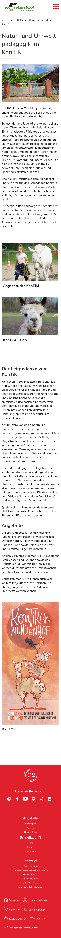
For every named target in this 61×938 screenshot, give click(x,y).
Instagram (9, 798)
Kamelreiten (30, 851)
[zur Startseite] (14, 7)
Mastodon (33, 798)
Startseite (14, 900)
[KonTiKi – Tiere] (30, 334)
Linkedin (49, 798)
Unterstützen (30, 832)
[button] (30, 775)
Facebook (17, 798)
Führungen (30, 823)
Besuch (30, 847)
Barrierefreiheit (37, 909)
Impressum (14, 909)
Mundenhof (7, 20)
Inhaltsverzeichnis (37, 900)
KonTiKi (30, 827)
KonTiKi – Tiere (15, 340)
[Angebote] (30, 280)
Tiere (30, 842)
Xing (41, 798)
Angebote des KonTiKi (21, 285)
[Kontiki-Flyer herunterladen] (30, 724)
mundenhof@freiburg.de (30, 887)
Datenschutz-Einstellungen (23, 927)
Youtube (25, 798)
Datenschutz (40, 918)
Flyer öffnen (9, 729)
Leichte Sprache (17, 918)
